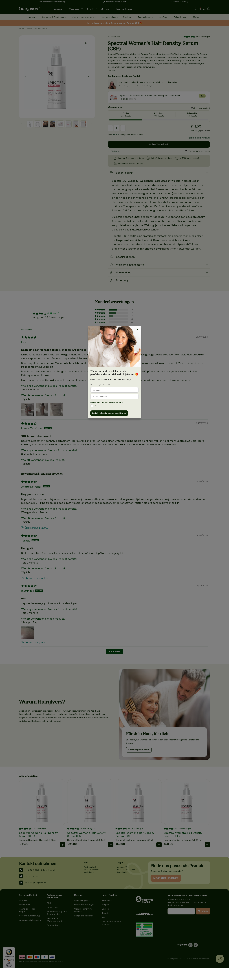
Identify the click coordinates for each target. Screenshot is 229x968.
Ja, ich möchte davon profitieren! (109, 413)
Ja (95, 406)
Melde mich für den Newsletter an (106, 402)
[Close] (137, 329)
